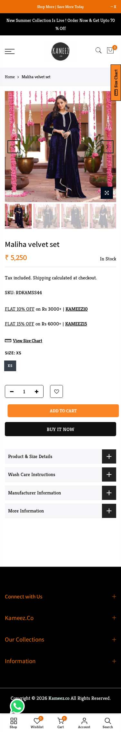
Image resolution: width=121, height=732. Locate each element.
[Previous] (13, 146)
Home (10, 77)
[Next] (107, 146)
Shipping (42, 278)
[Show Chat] (19, 706)
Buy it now (60, 429)
